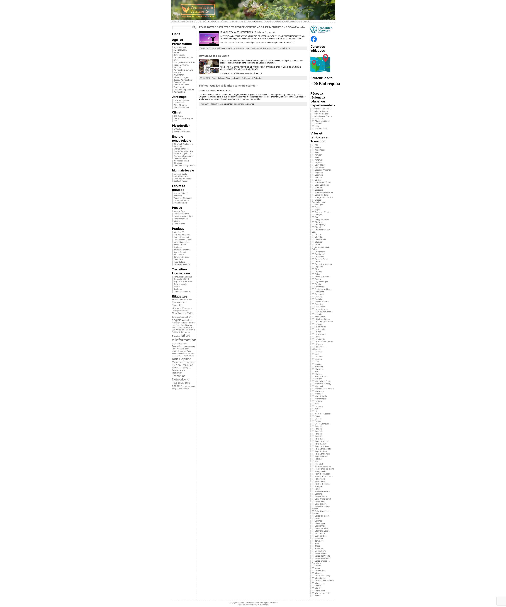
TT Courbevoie (318, 254)
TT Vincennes (318, 583)
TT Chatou (316, 234)
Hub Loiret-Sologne (320, 114)
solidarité (240, 48)
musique (231, 48)
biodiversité (178, 308)
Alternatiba (175, 300)
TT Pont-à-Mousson (321, 474)
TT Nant (315, 404)
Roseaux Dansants (182, 250)
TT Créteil (316, 262)
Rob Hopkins (181, 359)
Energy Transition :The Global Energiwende (183, 152)
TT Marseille (317, 366)
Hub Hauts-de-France (322, 109)
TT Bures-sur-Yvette (321, 212)
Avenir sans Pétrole (182, 132)
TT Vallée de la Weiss (321, 558)
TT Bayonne (317, 172)
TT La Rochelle (318, 329)
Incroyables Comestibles (184, 62)
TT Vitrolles (317, 588)
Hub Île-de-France (320, 111)
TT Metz (315, 371)
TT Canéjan (317, 214)
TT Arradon (317, 155)
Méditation (222, 48)
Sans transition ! (181, 219)
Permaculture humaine (183, 70)
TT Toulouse (317, 548)
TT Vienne (316, 573)
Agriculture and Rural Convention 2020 (183, 278)
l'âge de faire (179, 211)
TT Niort (315, 411)
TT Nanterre (317, 406)
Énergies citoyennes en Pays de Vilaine (184, 157)
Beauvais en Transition (179, 304)
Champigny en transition (180, 311)
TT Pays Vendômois (321, 454)
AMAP (176, 52)
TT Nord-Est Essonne (321, 414)
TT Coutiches (318, 256)
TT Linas (316, 354)
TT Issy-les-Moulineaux (322, 312)
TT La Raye (317, 324)
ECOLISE (184, 317)
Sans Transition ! (186, 362)
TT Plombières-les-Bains (323, 469)
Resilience (178, 247)
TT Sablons (317, 494)
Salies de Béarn (224, 78)
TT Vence (316, 568)
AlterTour (183, 300)
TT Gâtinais (317, 297)
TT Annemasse (318, 150)
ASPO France (179, 129)
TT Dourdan (317, 272)
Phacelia (177, 72)
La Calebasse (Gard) (183, 240)
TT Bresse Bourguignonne (318, 201)
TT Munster (317, 394)
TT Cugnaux (317, 267)
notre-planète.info (181, 242)
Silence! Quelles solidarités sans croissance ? (228, 85)
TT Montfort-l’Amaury (321, 384)
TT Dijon (315, 269)
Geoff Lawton (186, 325)
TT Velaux (316, 565)
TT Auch (316, 157)
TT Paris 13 (317, 429)
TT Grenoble (317, 304)
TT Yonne (316, 595)
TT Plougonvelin (319, 471)
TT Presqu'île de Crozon (322, 476)
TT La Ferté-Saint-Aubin (322, 322)
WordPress (252, 605)
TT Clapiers (317, 242)
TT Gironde (317, 123)
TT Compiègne (318, 251)
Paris (188, 351)
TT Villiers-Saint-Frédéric (323, 580)
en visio (185, 320)
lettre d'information (184, 337)
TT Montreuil (317, 386)
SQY (193, 362)
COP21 (190, 313)
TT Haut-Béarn (318, 307)
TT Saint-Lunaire (319, 504)
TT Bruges (316, 207)
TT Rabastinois (318, 479)
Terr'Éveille (178, 259)
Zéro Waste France (182, 264)
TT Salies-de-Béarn (320, 516)
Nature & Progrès (181, 65)
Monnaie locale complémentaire (181, 175)
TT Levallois (317, 351)
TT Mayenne (317, 369)
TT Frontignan (318, 292)
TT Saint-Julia (318, 501)
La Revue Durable (181, 214)
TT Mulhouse (318, 391)
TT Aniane (316, 147)
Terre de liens (179, 262)
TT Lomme (317, 359)
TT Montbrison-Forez (321, 381)
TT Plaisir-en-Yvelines (321, 466)
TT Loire (315, 126)
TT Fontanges (318, 287)
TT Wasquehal (318, 590)
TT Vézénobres (318, 570)
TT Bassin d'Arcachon (321, 170)
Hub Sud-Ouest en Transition (183, 328)
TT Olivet (316, 416)
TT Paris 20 (317, 436)
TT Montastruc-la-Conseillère (320, 377)
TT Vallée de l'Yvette (321, 556)
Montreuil (175, 351)
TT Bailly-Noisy (318, 165)
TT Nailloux (317, 401)
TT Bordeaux (317, 190)
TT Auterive (317, 160)
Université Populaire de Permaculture (184, 91)
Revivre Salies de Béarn (214, 55)
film (190, 320)
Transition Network (182, 291)
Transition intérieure (281, 48)
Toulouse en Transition (178, 371)
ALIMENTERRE (180, 50)
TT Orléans (317, 419)
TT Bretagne (317, 204)
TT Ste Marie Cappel (321, 531)
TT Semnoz (317, 521)
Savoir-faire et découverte (180, 253)
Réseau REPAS (180, 245)
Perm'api (177, 67)
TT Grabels (317, 299)
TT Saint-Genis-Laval (321, 499)
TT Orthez (316, 421)
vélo (182, 383)
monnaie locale (183, 349)
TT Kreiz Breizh (318, 317)
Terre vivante (179, 87)
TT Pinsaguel (317, 464)
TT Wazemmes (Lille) (321, 593)
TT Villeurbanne (319, 578)
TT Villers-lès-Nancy (321, 575)
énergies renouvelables (180, 389)
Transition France (252, 602)
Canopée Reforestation (184, 57)
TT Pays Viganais (319, 456)
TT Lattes (316, 337)
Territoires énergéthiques (185, 165)
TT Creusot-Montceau (322, 264)
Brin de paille (179, 55)
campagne (188, 308)
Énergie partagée (181, 149)
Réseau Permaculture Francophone (183, 81)
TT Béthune (317, 177)
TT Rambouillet (318, 481)
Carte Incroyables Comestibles (181, 101)
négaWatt (183, 351)
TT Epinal (316, 274)
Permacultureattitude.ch (181, 353)
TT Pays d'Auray (319, 444)
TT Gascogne (318, 294)
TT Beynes (316, 180)
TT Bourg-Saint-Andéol (322, 197)
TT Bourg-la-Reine (320, 195)
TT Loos (315, 361)
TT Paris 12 (317, 426)
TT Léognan (317, 344)
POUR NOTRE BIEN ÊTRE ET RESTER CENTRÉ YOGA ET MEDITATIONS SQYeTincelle (252, 27)
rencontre (189, 355)
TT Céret (316, 217)
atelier (189, 300)
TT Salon (316, 518)
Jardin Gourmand (181, 107)
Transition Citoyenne (182, 198)
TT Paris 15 (317, 431)
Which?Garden (180, 105)
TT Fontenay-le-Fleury (322, 289)
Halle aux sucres (184, 328)
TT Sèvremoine (318, 523)
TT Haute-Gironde (320, 309)
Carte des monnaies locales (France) (182, 180)
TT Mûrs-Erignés (319, 396)
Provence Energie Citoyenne (181, 162)
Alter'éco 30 (179, 232)
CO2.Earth (178, 116)
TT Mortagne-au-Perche (323, 389)
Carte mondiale (180, 284)
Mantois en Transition (179, 345)
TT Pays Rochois (319, 451)
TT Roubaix (317, 486)
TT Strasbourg (318, 533)
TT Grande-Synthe (320, 302)
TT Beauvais (317, 175)
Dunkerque (176, 317)
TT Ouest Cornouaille (321, 424)
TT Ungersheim (319, 551)
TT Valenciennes (319, 553)
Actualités (258, 78)
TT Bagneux (317, 162)
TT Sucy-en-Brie (319, 536)
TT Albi (315, 145)
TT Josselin (317, 314)
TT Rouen (316, 489)
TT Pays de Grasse (320, 446)
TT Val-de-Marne (319, 128)
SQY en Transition (182, 365)
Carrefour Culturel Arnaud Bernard (181, 201)
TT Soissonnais (319, 526)
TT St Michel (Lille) (320, 528)
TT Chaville (317, 237)
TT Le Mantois (318, 339)
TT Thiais (316, 546)
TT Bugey (316, 209)
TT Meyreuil (317, 374)
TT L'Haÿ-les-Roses (321, 319)
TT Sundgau (317, 538)
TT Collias (316, 244)
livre (173, 344)
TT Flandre (316, 284)
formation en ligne (179, 323)
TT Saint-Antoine (319, 496)
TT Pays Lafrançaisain (321, 449)
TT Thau (315, 543)
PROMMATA (179, 75)
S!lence (177, 221)
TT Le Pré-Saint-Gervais (322, 342)
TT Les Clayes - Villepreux (319, 348)
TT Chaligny (317, 222)
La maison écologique (183, 216)
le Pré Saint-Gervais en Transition (183, 333)
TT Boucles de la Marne (322, 192)
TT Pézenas (317, 459)
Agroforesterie (180, 47)
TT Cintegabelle (319, 239)
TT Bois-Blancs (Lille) (321, 182)
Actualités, (268, 48)
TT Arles (315, 152)
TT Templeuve (318, 541)
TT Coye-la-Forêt (319, 259)
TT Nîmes (316, 409)
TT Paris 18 (317, 434)
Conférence (179, 313)
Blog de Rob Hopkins (183, 281)
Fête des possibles (182, 235)
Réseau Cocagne (181, 77)
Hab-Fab (175, 328)
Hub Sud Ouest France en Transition (322, 117)
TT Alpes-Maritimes (321, 121)
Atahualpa (264, 605)
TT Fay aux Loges (320, 282)
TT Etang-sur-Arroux (321, 277)
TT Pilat (315, 461)
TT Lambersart (318, 334)
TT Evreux (316, 279)
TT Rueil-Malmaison (321, 491)
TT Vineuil (316, 585)
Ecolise (177, 286)
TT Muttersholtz (319, 399)
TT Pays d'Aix (318, 439)
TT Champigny (318, 224)
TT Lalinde (316, 332)
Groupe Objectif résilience (181, 194)
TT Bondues (317, 187)
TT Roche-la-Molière (321, 484)
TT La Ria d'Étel (319, 327)
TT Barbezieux (318, 167)
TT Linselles (317, 356)
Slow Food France (181, 84)
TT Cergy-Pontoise (320, 219)
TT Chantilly (317, 227)
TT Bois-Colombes (320, 185)
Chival (176, 60)
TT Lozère (316, 364)
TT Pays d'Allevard (320, 441)
